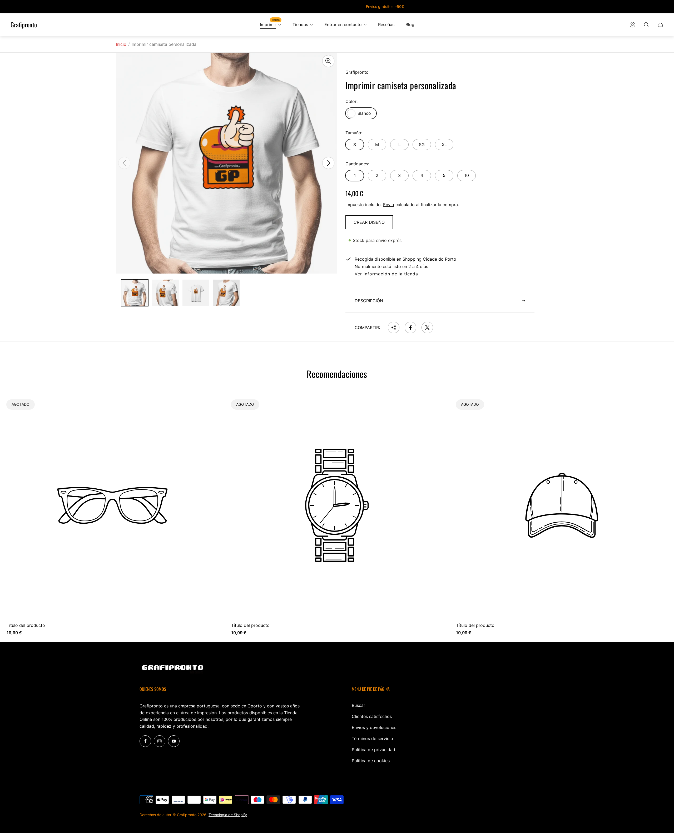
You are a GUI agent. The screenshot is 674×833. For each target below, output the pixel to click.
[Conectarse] (632, 25)
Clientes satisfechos (372, 716)
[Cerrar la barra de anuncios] (661, 6)
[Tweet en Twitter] (427, 327)
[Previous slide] (124, 163)
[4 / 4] (226, 293)
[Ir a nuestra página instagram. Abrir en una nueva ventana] (159, 741)
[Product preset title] (112, 505)
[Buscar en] (646, 25)
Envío (388, 204)
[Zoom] (328, 61)
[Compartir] (393, 327)
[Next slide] (328, 163)
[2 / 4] (165, 293)
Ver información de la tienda (386, 273)
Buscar (358, 705)
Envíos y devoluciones (374, 727)
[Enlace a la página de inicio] (172, 669)
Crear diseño (369, 222)
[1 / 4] (134, 293)
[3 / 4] (196, 293)
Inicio (121, 44)
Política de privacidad (373, 749)
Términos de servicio (372, 738)
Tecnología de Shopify (228, 814)
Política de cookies (371, 760)
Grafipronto (24, 24)
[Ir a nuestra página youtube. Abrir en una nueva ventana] (174, 741)
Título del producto (26, 625)
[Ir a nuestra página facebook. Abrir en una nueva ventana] (145, 741)
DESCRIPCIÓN (369, 300)
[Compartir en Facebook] (410, 327)
